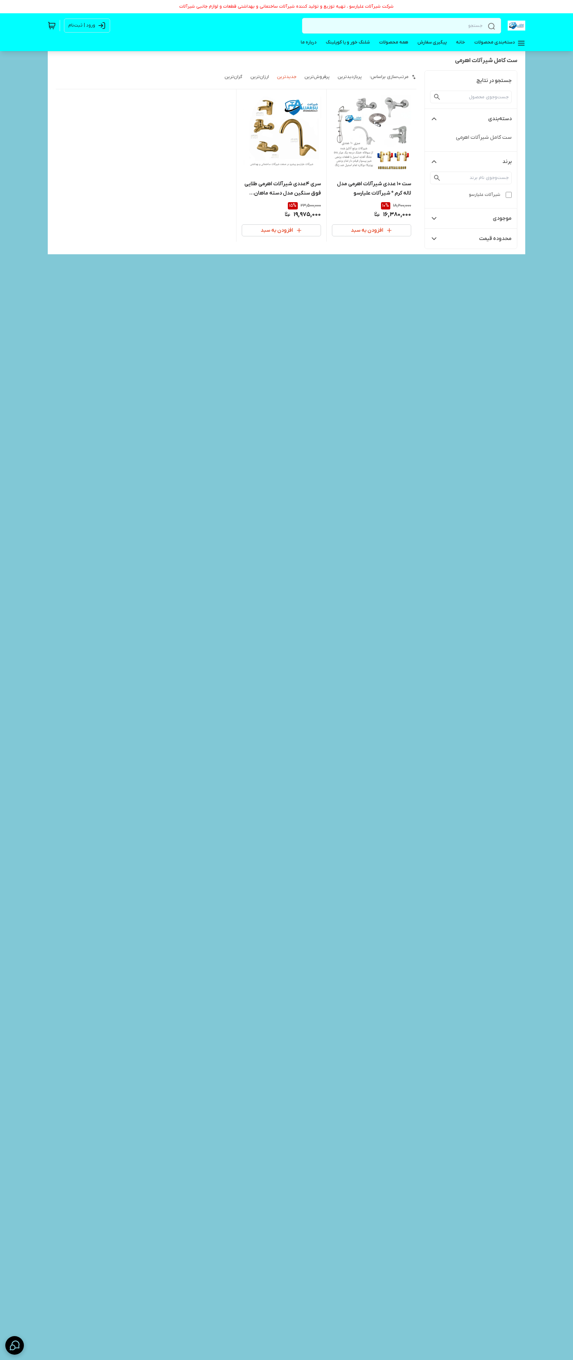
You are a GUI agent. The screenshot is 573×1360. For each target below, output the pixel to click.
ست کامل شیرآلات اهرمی (484, 137)
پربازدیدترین (350, 77)
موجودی (502, 218)
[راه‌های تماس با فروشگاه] (14, 1345)
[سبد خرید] (52, 26)
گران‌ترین (233, 77)
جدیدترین (286, 77)
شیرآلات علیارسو (484, 195)
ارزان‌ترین (259, 77)
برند (507, 161)
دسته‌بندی (500, 119)
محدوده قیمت (495, 238)
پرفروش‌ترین (317, 77)
